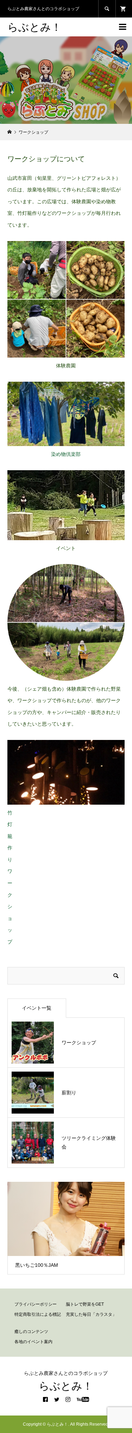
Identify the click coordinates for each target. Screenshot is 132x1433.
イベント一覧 (36, 1008)
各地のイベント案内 (33, 1341)
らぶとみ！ (34, 27)
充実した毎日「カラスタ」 (91, 1314)
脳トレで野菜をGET (85, 1304)
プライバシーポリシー (35, 1304)
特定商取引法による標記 (37, 1314)
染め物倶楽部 (66, 454)
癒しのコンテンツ (31, 1331)
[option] (66, 1228)
